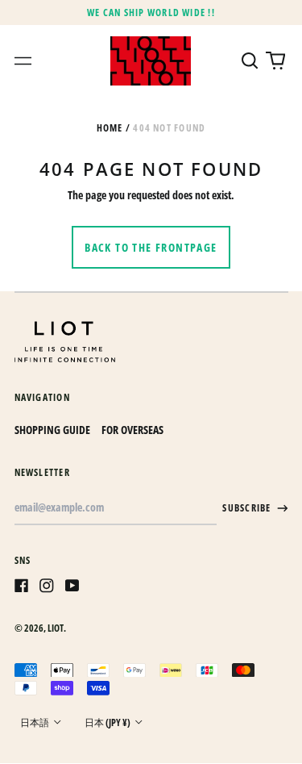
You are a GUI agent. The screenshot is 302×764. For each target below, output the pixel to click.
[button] (250, 61)
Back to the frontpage (151, 247)
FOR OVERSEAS (132, 429)
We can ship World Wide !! (151, 12)
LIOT (56, 628)
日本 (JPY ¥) (108, 722)
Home (110, 128)
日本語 (35, 722)
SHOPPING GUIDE (52, 429)
